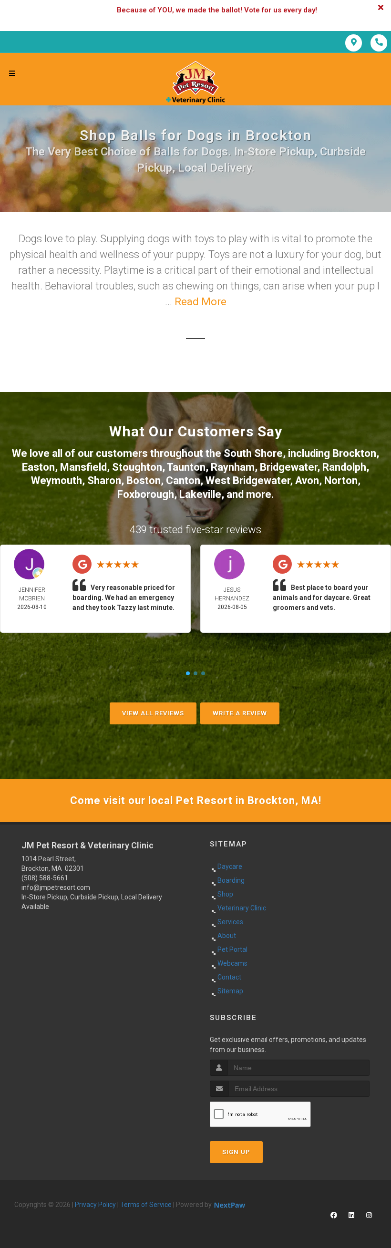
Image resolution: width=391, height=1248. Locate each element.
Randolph (344, 467)
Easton (38, 467)
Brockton (354, 453)
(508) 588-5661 (44, 878)
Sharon (104, 480)
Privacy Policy (95, 1204)
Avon (307, 480)
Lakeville (200, 494)
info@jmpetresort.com (55, 887)
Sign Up (236, 1151)
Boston (143, 480)
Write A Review (240, 713)
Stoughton (137, 467)
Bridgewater (288, 467)
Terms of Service (146, 1204)
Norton (341, 480)
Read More (200, 302)
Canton (183, 480)
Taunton (186, 467)
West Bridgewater (248, 480)
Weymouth (56, 480)
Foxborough (145, 494)
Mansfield (83, 467)
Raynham (233, 467)
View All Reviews (153, 713)
